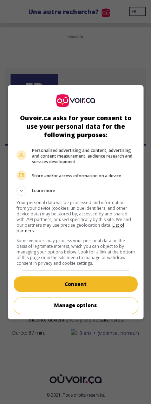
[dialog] (76, 202)
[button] (76, 191)
